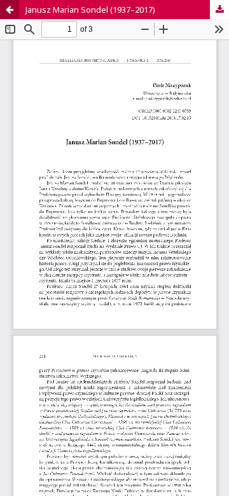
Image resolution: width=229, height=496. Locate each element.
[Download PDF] (219, 9)
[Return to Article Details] (9, 9)
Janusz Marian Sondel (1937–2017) (90, 9)
